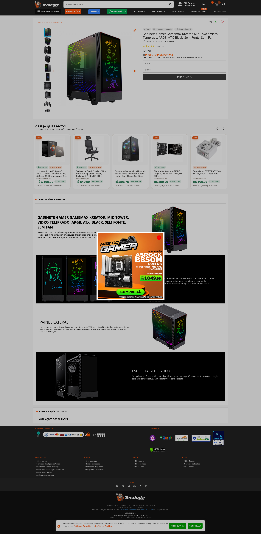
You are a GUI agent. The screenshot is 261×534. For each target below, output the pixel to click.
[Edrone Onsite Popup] (130, 267)
